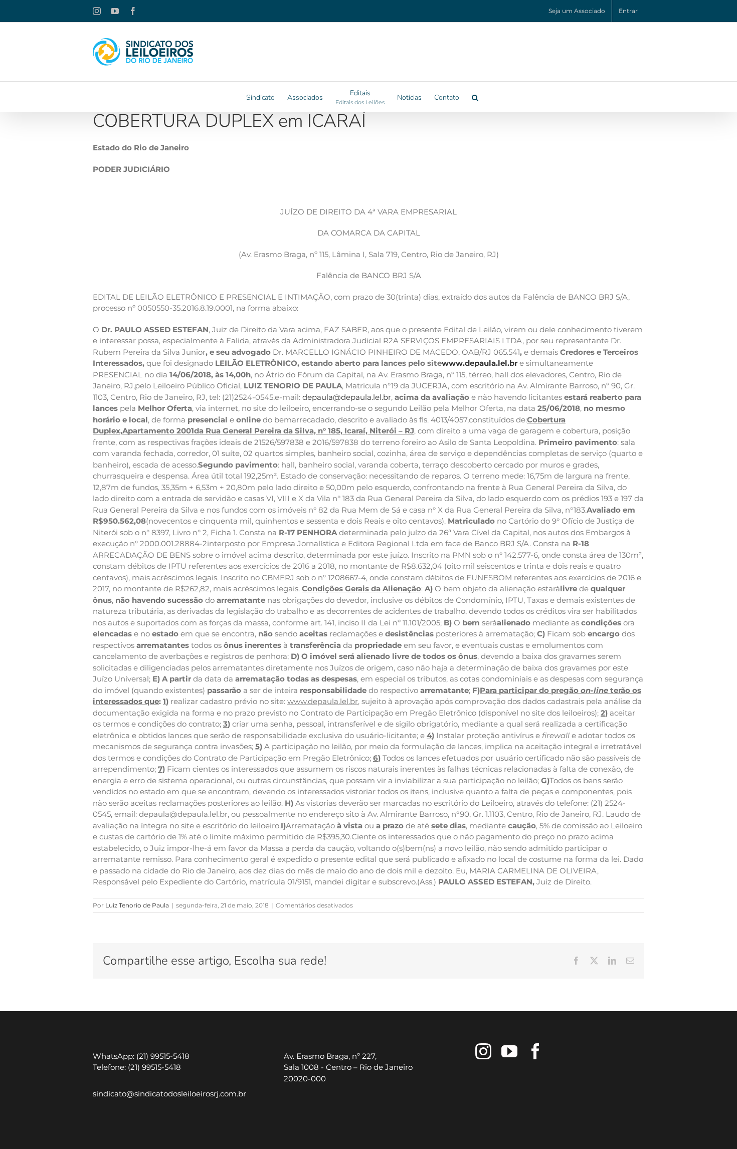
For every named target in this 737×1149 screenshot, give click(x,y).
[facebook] (535, 1051)
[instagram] (483, 1051)
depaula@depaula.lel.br (346, 397)
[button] (475, 97)
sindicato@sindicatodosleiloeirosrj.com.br (169, 1093)
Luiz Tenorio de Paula (137, 905)
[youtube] (509, 1051)
